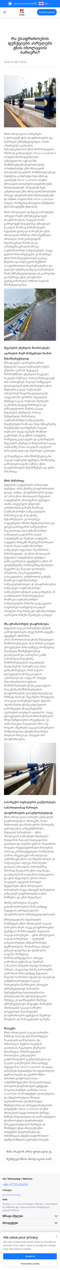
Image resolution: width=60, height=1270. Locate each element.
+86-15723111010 (15, 1185)
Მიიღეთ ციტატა (47, 12)
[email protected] (23, 3)
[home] (22, 12)
